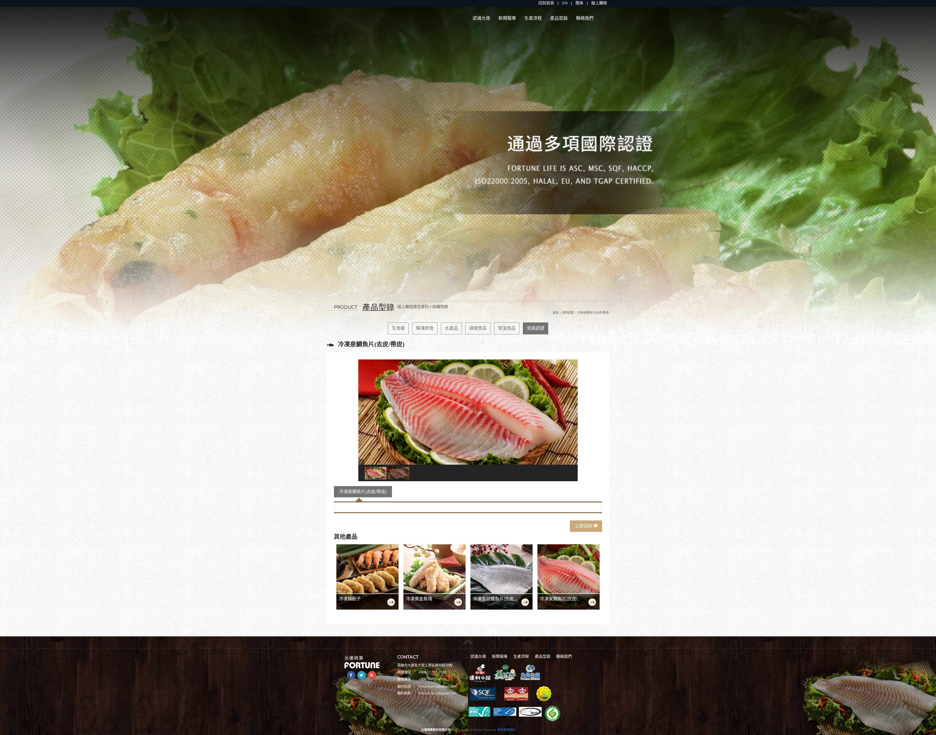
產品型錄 (559, 18)
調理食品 (478, 328)
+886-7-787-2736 (432, 672)
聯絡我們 (585, 18)
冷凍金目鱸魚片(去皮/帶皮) (494, 601)
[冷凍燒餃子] (367, 577)
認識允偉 (481, 18)
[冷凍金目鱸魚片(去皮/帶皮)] (501, 577)
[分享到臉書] (351, 675)
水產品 (451, 328)
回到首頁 (546, 3)
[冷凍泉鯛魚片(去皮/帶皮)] (568, 577)
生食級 (398, 328)
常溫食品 (507, 328)
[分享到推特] (361, 675)
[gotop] (468, 640)
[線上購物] (479, 672)
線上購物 (599, 3)
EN (564, 3)
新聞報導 (507, 18)
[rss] (372, 675)
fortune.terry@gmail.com (437, 693)
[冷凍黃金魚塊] (434, 577)
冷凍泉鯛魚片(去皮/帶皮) (363, 492)
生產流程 (533, 18)
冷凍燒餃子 (350, 599)
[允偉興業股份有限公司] (362, 662)
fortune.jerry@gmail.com (437, 686)
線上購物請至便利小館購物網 (422, 307)
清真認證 (535, 328)
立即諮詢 (583, 526)
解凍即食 (425, 328)
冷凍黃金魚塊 (419, 599)
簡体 (579, 3)
